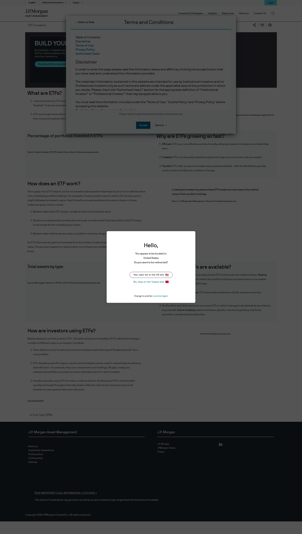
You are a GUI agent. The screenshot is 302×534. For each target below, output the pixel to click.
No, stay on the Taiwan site (149, 282)
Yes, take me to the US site (149, 275)
